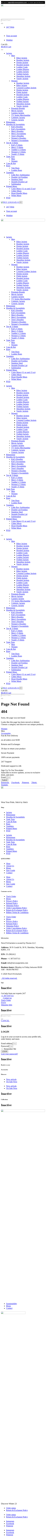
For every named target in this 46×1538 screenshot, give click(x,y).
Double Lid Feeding (19, 177)
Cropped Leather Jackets (26, 88)
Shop (8, 863)
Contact (9, 873)
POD (8, 198)
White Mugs (16, 195)
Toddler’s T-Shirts (18, 150)
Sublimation (16, 184)
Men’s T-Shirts (17, 147)
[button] (3, 731)
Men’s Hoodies (17, 131)
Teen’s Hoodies (17, 136)
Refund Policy (12, 903)
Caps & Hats (11, 822)
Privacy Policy (12, 901)
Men (13, 56)
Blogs (8, 868)
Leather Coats (22, 67)
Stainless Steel (17, 179)
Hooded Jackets (22, 65)
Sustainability (11, 1304)
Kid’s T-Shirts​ (16, 145)
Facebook (10, 1523)
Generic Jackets (17, 120)
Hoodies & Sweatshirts (15, 124)
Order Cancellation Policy (16, 908)
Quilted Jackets (22, 74)
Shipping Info (6, 1005)
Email (3, 777)
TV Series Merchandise (20, 115)
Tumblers (10, 172)
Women (14, 81)
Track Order (11, 896)
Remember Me (10, 1049)
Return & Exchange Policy (17, 910)
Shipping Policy (12, 906)
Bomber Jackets (22, 60)
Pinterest (9, 1526)
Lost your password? (9, 1054)
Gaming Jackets (17, 113)
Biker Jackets (21, 58)
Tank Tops (10, 156)
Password (5, 1046)
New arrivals (11, 1079)
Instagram (10, 1521)
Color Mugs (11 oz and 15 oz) (23, 189)
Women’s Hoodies (18, 138)
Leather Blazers (22, 69)
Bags (8, 166)
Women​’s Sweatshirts (19, 140)
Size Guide (10, 870)
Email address (6, 1043)
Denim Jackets (22, 62)
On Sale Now (11, 1082)
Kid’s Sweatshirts (18, 129)
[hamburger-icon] (2, 49)
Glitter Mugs (16, 191)
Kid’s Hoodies (17, 127)
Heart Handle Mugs (19, 193)
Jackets (9, 53)
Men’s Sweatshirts (18, 134)
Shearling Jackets (23, 76)
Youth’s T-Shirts (17, 154)
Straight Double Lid (19, 182)
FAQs (3, 1002)
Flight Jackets (21, 92)
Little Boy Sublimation (20, 175)
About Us (10, 866)
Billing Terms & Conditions (17, 912)
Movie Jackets (17, 111)
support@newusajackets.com (12, 2)
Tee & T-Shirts (12, 143)
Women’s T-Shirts (18, 152)
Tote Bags (15, 168)
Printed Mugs (11, 186)
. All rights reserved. (9, 978)
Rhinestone (10, 122)
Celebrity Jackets (18, 117)
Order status (11, 1508)
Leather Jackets (22, 72)
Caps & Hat (11, 163)
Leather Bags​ (16, 170)
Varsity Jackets (22, 78)
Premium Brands (18, 108)
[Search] (2, 23)
